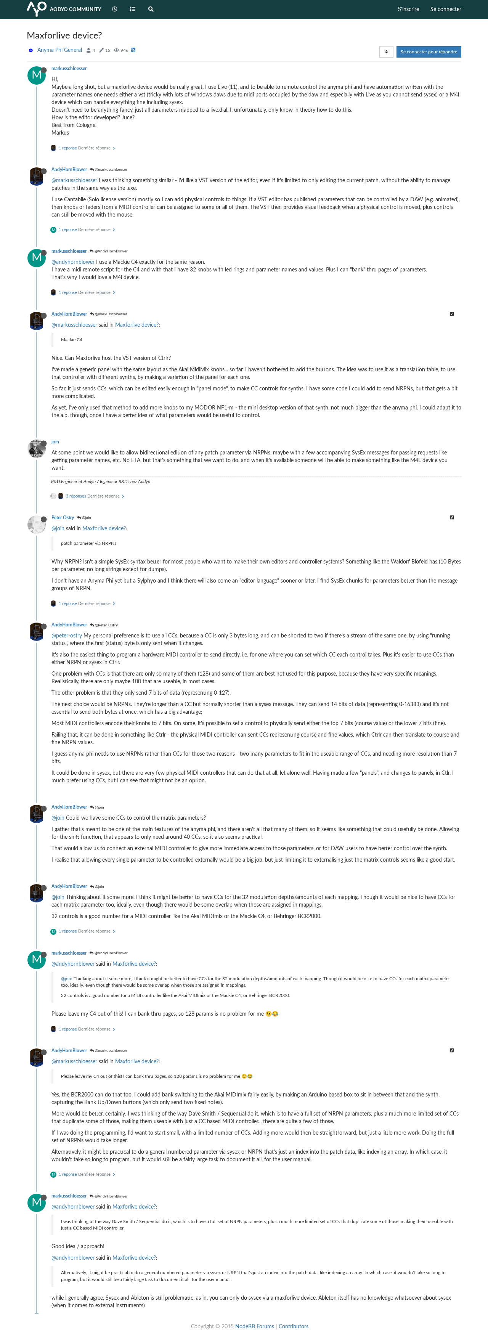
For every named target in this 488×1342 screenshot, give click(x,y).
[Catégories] (133, 9)
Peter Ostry (62, 517)
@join (86, 518)
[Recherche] (151, 9)
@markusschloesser (110, 170)
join (55, 442)
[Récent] (115, 9)
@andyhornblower (73, 262)
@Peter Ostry (106, 625)
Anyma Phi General (59, 50)
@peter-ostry (66, 636)
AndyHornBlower (69, 169)
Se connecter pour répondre (429, 52)
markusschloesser (69, 68)
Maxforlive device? (137, 325)
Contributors (293, 1326)
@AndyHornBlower (110, 251)
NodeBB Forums (254, 1326)
